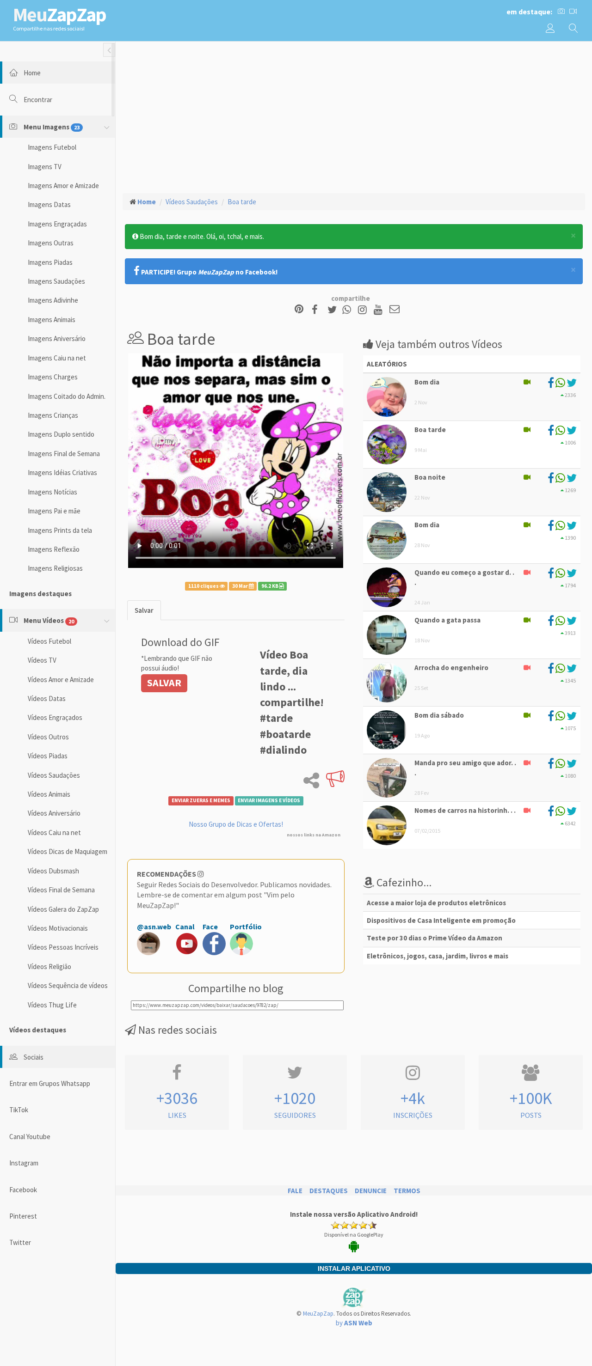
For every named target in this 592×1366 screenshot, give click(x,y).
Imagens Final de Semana (64, 453)
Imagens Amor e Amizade (63, 185)
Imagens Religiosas (55, 568)
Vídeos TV (42, 660)
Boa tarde (242, 201)
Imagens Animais (51, 319)
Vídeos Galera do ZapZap (63, 909)
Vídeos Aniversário (54, 813)
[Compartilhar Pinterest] (299, 309)
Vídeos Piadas (48, 755)
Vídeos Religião (49, 966)
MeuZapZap (318, 1313)
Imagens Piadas (50, 262)
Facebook (23, 1189)
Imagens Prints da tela (60, 530)
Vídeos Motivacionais (58, 928)
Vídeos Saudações (54, 775)
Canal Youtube (29, 1136)
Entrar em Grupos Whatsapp (49, 1083)
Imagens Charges (53, 376)
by (354, 1322)
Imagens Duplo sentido (61, 434)
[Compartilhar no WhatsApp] (348, 309)
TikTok (18, 1109)
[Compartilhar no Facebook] (317, 309)
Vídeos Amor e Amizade (61, 679)
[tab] (144, 610)
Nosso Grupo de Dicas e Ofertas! (236, 824)
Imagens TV (45, 166)
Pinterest (23, 1216)
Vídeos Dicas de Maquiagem (67, 851)
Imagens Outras (51, 242)
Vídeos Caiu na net (54, 832)
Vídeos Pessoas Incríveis (63, 947)
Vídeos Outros (48, 736)
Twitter (20, 1242)
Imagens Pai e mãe (54, 510)
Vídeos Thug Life (52, 1004)
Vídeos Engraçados (55, 717)
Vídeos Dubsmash (53, 870)
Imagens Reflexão (54, 549)
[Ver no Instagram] (364, 309)
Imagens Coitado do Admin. (66, 396)
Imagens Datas (49, 204)
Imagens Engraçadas (57, 224)
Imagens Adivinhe (53, 300)
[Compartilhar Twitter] (334, 309)
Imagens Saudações (56, 281)
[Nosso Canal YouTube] (379, 309)
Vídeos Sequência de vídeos (68, 985)
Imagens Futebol (52, 147)
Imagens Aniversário (57, 338)
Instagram (23, 1163)
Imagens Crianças (53, 415)
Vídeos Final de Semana (61, 889)
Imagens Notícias (52, 492)
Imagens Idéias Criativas (62, 472)
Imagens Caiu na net (57, 358)
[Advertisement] (354, 116)
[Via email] (394, 309)
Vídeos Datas (47, 698)
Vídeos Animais (49, 794)
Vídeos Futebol (49, 641)
